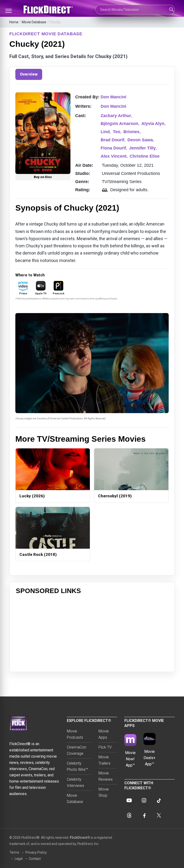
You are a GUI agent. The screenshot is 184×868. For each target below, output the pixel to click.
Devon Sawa (140, 139)
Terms (14, 852)
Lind (105, 131)
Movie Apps (103, 734)
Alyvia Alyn (152, 123)
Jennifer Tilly (142, 148)
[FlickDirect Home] (48, 10)
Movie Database (34, 22)
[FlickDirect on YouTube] (129, 800)
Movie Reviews (105, 776)
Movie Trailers (104, 760)
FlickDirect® (80, 837)
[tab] (28, 74)
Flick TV (105, 747)
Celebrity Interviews (75, 782)
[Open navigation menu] (8, 10)
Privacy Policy (36, 852)
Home (13, 22)
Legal (19, 859)
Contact (35, 859)
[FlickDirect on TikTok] (159, 800)
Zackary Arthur (116, 115)
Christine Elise (145, 156)
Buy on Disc (43, 177)
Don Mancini (113, 97)
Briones (131, 131)
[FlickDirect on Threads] (129, 815)
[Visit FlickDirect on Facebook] (144, 815)
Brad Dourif (112, 139)
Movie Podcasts (75, 734)
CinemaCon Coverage (76, 750)
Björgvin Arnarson (119, 123)
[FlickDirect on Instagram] (144, 800)
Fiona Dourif (113, 148)
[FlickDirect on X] (159, 815)
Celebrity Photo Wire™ (77, 766)
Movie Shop (103, 792)
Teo (116, 131)
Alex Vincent (113, 156)
